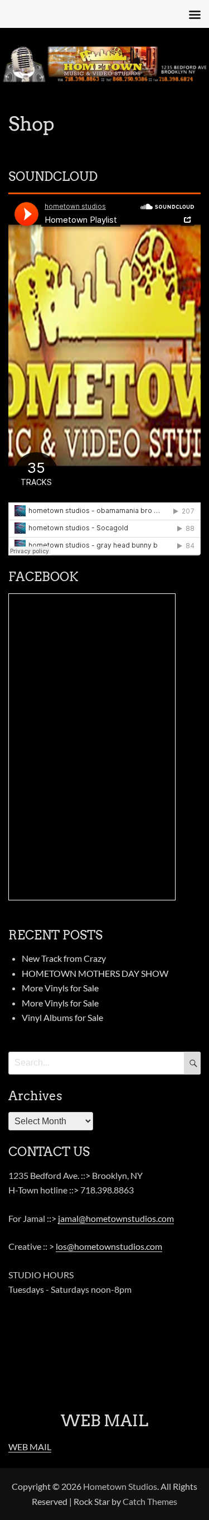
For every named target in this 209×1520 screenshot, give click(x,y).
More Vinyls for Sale (60, 987)
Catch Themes (150, 1501)
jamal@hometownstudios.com (116, 1218)
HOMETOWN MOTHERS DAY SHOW (95, 973)
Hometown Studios (120, 1486)
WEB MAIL (29, 1446)
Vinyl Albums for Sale (62, 1017)
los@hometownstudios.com (109, 1246)
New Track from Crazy (64, 958)
